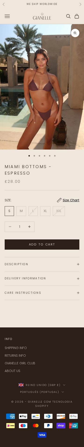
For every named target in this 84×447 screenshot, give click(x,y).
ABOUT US (12, 371)
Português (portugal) (40, 392)
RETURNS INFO (15, 355)
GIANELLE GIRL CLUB (20, 363)
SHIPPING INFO (16, 348)
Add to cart (42, 244)
